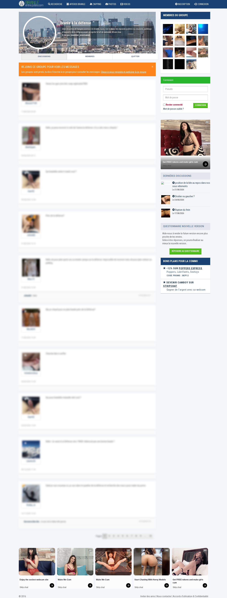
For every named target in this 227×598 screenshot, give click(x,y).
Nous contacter (164, 596)
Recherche (56, 4)
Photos (112, 4)
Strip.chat (167, 166)
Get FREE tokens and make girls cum (180, 162)
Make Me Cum (64, 580)
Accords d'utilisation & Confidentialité (190, 596)
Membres (89, 56)
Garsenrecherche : (32, 521)
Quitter (135, 56)
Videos (126, 4)
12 (150, 536)
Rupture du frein (182, 209)
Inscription (183, 4)
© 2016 (22, 596)
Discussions (44, 56)
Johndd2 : (28, 296)
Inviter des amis (147, 596)
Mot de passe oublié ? (173, 108)
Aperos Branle (77, 4)
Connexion (203, 4)
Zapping (96, 4)
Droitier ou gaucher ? (185, 196)
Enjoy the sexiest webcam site (34, 580)
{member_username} (80, 35)
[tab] (185, 272)
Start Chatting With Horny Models (150, 580)
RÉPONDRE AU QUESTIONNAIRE (185, 251)
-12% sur (184, 268)
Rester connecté (174, 104)
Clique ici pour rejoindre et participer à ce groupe (123, 72)
